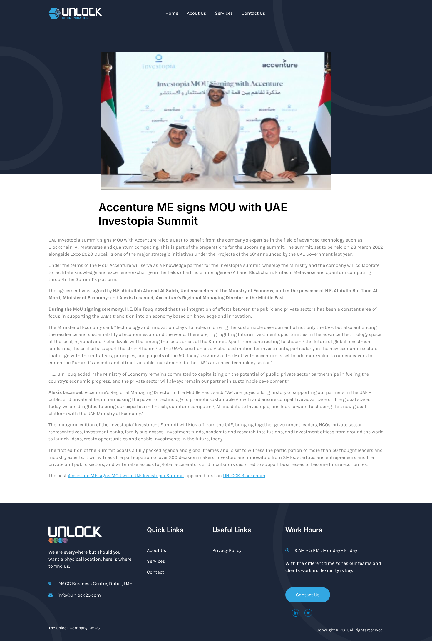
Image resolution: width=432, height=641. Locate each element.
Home (171, 13)
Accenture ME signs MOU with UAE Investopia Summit (126, 475)
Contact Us (253, 13)
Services (224, 13)
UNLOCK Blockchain (244, 475)
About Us (196, 13)
